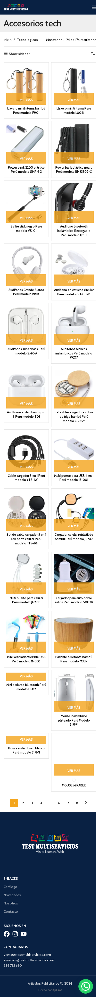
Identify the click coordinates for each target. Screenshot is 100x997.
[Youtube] (24, 934)
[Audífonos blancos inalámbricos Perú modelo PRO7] (74, 325)
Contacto (11, 911)
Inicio (8, 40)
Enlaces (11, 878)
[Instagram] (15, 934)
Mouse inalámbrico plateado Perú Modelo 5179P (74, 720)
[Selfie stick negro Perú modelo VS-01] (26, 203)
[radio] (74, 780)
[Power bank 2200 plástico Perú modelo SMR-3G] (26, 144)
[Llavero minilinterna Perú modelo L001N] (74, 85)
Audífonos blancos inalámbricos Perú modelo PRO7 (73, 353)
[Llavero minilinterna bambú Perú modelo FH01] (26, 85)
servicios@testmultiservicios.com (29, 960)
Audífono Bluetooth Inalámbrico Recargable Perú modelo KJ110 (73, 231)
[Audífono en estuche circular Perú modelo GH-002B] (74, 266)
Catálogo (10, 887)
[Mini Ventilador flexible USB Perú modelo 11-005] (26, 633)
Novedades (12, 895)
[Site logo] (16, 7)
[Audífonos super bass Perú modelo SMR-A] (26, 325)
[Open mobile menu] (94, 7)
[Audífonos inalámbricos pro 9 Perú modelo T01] (26, 388)
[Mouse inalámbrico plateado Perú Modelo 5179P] (74, 692)
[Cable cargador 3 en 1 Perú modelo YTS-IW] (26, 452)
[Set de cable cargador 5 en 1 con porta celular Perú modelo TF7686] (26, 511)
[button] (85, 986)
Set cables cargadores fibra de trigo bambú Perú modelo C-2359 (74, 416)
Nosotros (11, 903)
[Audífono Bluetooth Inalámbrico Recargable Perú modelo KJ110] (74, 203)
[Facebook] (7, 934)
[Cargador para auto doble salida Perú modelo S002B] (74, 574)
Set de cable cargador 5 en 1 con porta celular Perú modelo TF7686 (26, 539)
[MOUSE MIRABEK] (74, 756)
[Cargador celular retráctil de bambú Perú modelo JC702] (74, 511)
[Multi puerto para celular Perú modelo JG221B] (26, 574)
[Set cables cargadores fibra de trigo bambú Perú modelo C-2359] (74, 388)
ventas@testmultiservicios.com (27, 954)
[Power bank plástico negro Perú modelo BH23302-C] (74, 144)
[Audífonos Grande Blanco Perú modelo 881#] (26, 266)
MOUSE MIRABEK (74, 785)
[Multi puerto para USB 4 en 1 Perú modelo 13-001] (74, 452)
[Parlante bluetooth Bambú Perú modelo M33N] (74, 633)
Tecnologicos (27, 40)
